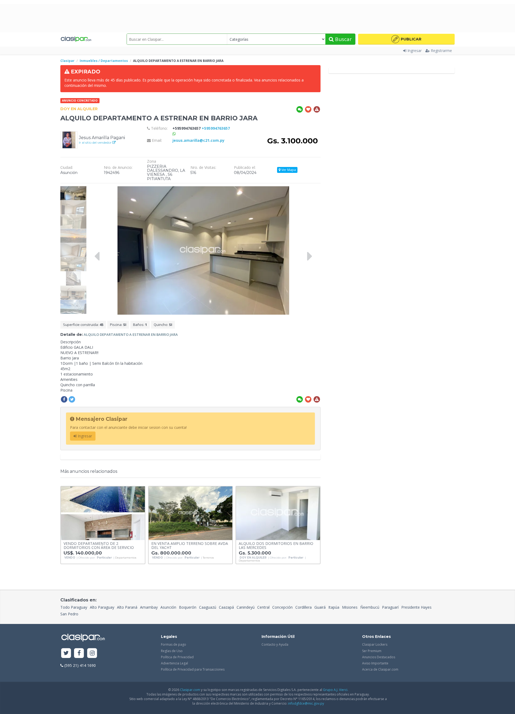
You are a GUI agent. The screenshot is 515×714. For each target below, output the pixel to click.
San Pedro (69, 613)
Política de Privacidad (177, 657)
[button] (406, 39)
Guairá (320, 607)
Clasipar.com (190, 689)
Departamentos (125, 557)
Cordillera (303, 607)
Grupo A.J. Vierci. (335, 689)
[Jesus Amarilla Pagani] (69, 139)
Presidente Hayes (416, 607)
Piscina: (118, 324)
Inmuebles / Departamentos (104, 60)
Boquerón (187, 607)
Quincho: (163, 324)
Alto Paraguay (102, 607)
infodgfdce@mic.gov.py (306, 703)
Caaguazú (207, 607)
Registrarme (441, 50)
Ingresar (414, 50)
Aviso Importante (375, 663)
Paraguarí (390, 607)
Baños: (140, 324)
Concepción (282, 607)
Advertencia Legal (174, 663)
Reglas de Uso (172, 651)
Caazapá (226, 607)
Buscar (343, 39)
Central (263, 607)
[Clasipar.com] (75, 39)
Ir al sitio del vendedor (95, 142)
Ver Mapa (288, 170)
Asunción (168, 607)
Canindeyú (246, 607)
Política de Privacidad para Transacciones (193, 669)
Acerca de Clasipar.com (380, 669)
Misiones (350, 607)
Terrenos (208, 557)
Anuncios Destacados (378, 657)
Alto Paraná (127, 607)
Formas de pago (173, 644)
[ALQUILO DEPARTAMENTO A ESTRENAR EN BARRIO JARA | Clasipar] (73, 188)
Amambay (149, 607)
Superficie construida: (83, 324)
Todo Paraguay (73, 607)
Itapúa (333, 607)
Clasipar (67, 60)
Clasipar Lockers (374, 644)
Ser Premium (371, 651)
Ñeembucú (369, 607)
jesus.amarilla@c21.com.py (198, 140)
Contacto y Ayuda (275, 644)
